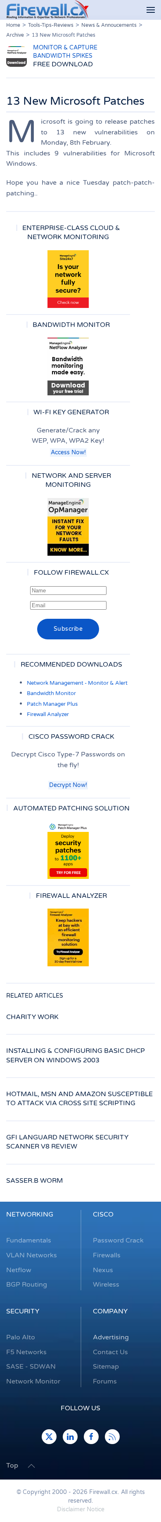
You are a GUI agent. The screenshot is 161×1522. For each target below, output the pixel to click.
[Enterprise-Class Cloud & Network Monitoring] (68, 279)
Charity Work (32, 1017)
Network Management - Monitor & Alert (77, 683)
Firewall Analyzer (48, 714)
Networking (29, 1214)
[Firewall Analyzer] (68, 937)
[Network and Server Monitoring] (68, 526)
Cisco (103, 1214)
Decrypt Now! (68, 785)
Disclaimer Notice (80, 1509)
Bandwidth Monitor (51, 693)
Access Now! (68, 452)
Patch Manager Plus (52, 704)
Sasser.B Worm (34, 1181)
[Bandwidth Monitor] (68, 366)
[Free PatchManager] (68, 850)
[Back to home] (47, 10)
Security (22, 1311)
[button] (151, 10)
